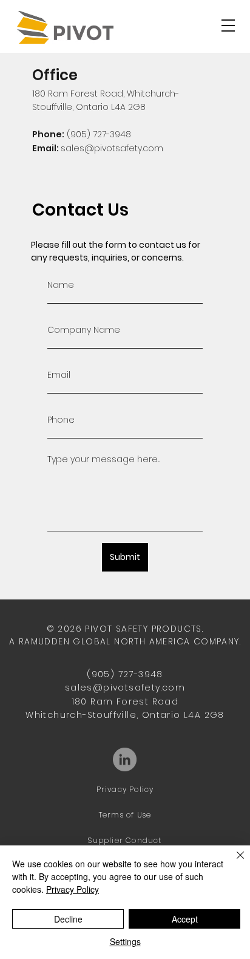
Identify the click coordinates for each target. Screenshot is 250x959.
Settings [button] (125, 941)
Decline (68, 919)
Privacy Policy (125, 789)
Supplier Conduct (124, 840)
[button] (228, 25)
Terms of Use (125, 815)
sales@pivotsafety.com (112, 148)
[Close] (233, 862)
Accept (185, 919)
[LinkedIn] (125, 759)
